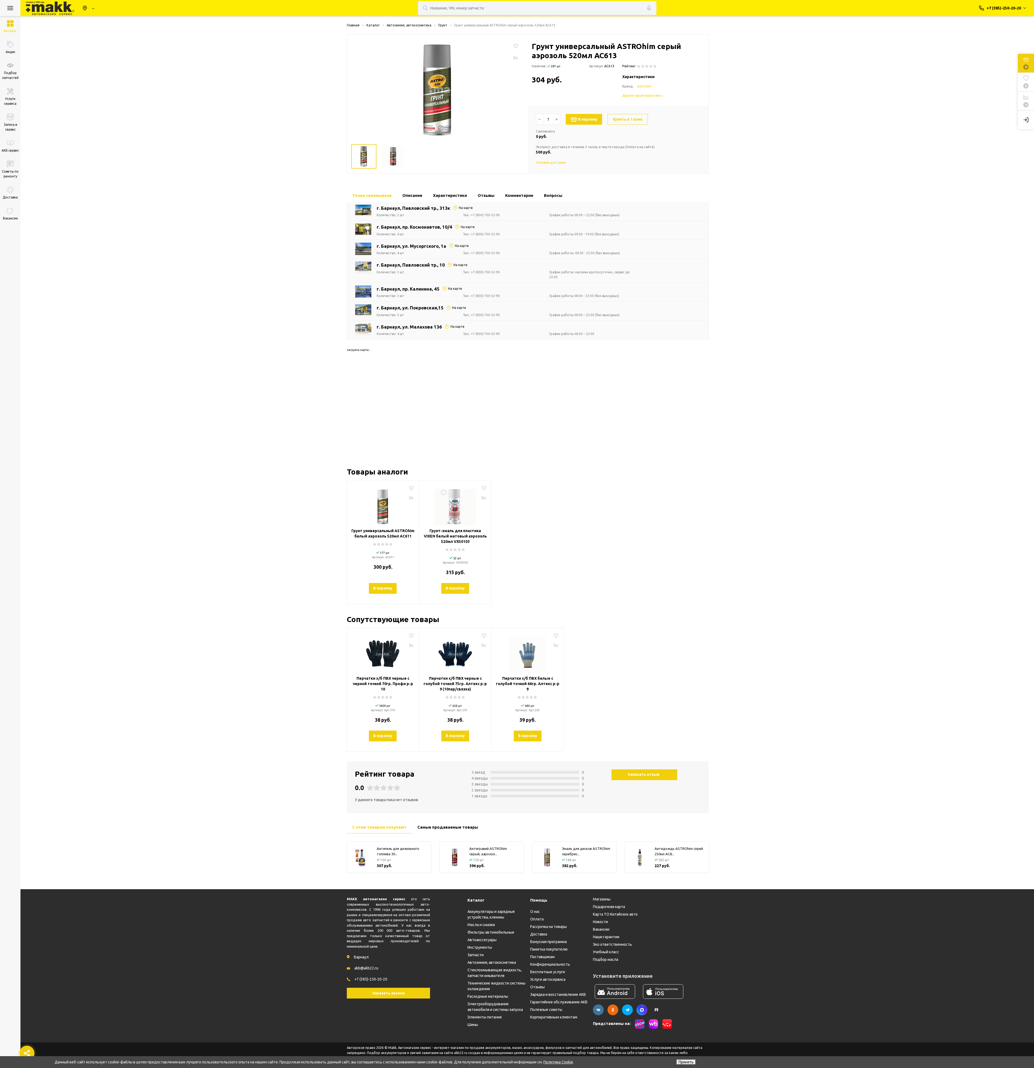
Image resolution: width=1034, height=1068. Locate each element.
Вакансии (601, 929)
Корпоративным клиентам (553, 1017)
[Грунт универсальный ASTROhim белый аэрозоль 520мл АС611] (383, 505)
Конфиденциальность (550, 964)
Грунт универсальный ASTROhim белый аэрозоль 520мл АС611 (382, 533)
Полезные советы (546, 1009)
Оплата (537, 919)
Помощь (538, 900)
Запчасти (475, 955)
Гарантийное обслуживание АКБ (559, 1002)
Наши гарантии (606, 937)
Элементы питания (484, 1017)
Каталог (475, 900)
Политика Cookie (558, 1062)
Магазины (601, 899)
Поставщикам (542, 957)
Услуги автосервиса (547, 979)
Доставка (538, 934)
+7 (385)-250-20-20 (370, 979)
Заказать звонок (388, 993)
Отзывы (537, 987)
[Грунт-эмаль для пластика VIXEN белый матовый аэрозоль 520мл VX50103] (455, 505)
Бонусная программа (548, 942)
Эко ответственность (612, 944)
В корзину (587, 119)
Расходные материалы (487, 996)
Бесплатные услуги (547, 972)
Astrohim (644, 86)
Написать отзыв (643, 774)
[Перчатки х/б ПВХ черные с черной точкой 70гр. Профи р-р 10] (383, 652)
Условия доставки (551, 162)
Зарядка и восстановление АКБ (558, 994)
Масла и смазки (481, 925)
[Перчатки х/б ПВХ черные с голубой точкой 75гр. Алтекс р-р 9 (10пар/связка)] (455, 652)
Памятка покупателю (549, 949)
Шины (472, 1024)
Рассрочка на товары (548, 926)
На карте (466, 208)
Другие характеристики (642, 95)
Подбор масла (605, 959)
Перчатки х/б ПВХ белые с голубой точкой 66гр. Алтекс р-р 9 (527, 683)
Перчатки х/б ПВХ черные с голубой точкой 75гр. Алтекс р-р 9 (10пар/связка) (455, 683)
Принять (686, 1062)
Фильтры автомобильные (490, 932)
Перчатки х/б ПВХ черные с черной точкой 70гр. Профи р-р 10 (383, 683)
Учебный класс (606, 952)
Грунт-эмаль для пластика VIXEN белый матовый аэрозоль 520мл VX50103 (455, 536)
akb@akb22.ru (366, 968)
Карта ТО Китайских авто (615, 914)
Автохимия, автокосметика (491, 962)
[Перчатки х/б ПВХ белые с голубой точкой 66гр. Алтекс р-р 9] (528, 652)
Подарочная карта (609, 907)
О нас (535, 911)
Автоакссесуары (482, 940)
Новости (600, 922)
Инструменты (479, 947)
